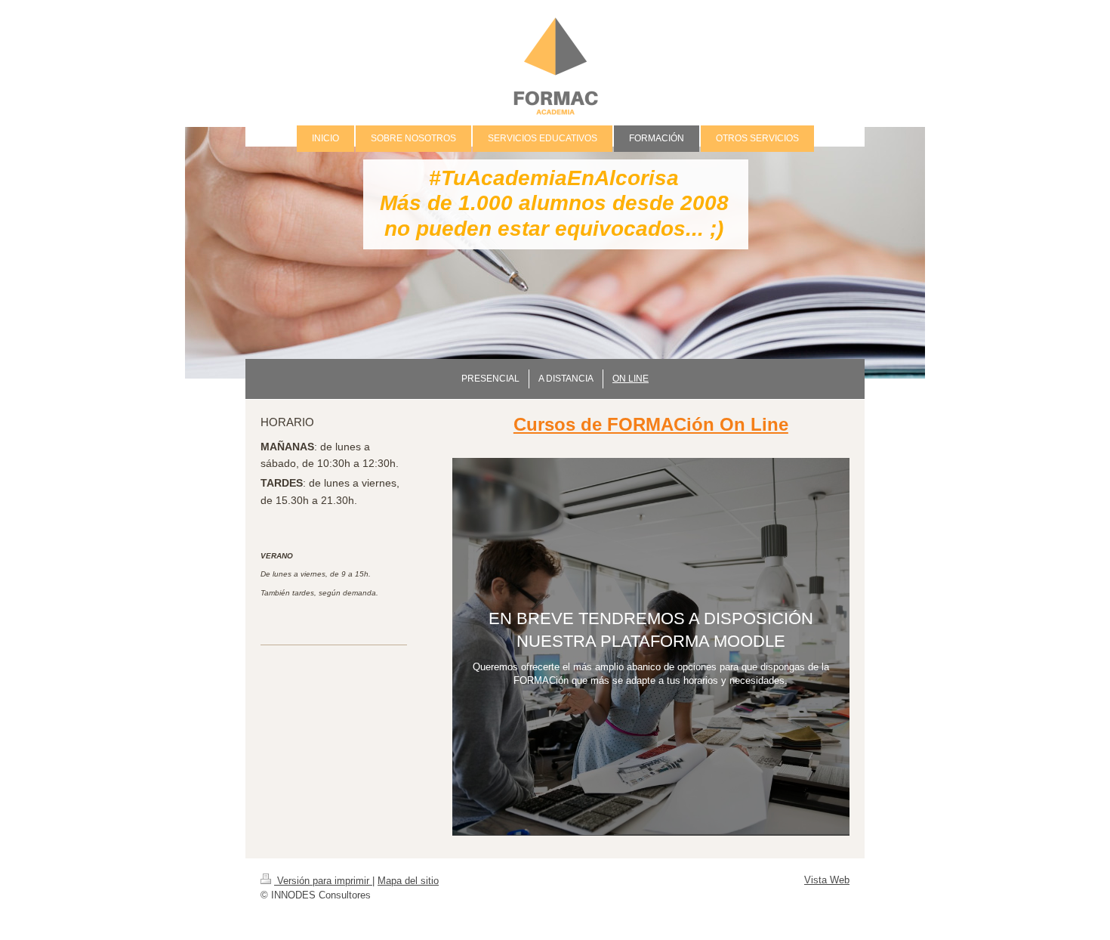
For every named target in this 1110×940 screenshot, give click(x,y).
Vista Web (826, 880)
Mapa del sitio (408, 880)
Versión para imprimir (323, 880)
